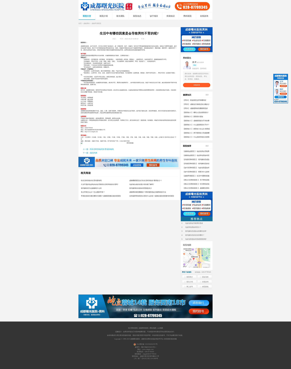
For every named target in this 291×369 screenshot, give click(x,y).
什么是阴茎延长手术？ (201, 125)
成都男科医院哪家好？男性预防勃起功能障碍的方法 (147, 192)
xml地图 (160, 328)
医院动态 (137, 16)
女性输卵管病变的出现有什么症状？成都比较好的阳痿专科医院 (151, 196)
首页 (80, 23)
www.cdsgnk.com (148, 349)
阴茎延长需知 (198, 116)
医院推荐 (187, 146)
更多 (207, 95)
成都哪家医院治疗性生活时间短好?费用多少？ (145, 180)
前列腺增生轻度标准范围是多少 (140, 188)
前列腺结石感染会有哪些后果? (196, 231)
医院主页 (87, 16)
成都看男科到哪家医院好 (199, 108)
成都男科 (86, 23)
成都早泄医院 (96, 23)
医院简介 (190, 277)
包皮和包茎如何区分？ (193, 227)
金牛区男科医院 (190, 168)
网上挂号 (190, 287)
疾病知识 (171, 16)
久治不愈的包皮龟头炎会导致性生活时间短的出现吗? (99, 184)
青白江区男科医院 (191, 180)
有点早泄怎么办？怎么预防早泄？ (93, 192)
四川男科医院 (133, 328)
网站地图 (153, 328)
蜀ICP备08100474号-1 (148, 347)
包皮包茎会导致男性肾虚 (194, 223)
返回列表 (93, 153)
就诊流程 (205, 277)
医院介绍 (104, 16)
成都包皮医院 (189, 151)
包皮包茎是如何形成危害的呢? (196, 239)
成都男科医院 (143, 328)
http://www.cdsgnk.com (91, 131)
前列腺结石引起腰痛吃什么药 (91, 188)
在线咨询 (204, 16)
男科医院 (187, 16)
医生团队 (120, 16)
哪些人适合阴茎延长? (200, 112)
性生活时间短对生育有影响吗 (102, 149)
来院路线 (205, 287)
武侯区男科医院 (190, 159)
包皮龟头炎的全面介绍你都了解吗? (141, 184)
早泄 (186, 100)
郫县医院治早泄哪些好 (198, 100)
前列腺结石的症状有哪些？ (194, 235)
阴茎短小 (188, 112)
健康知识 (187, 95)
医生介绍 (190, 282)
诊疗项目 (154, 16)
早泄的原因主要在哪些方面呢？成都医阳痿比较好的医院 (101, 196)
